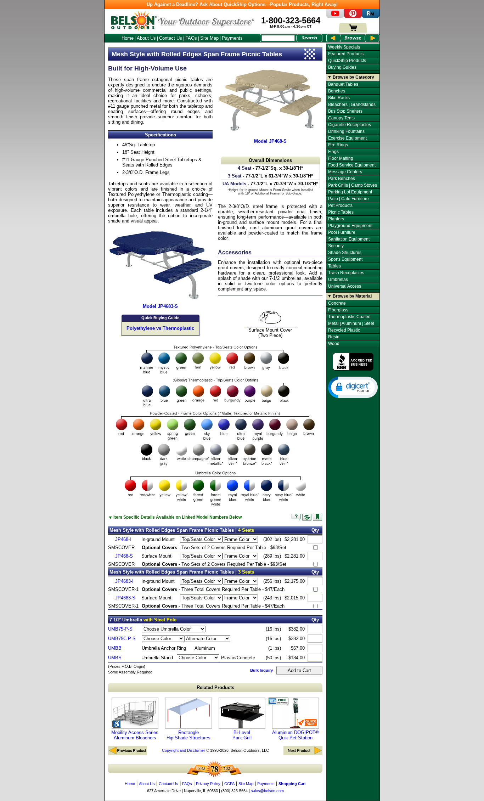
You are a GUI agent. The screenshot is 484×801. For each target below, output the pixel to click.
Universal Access (344, 286)
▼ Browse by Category (350, 77)
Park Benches (341, 178)
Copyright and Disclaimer (183, 750)
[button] (353, 387)
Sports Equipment (345, 259)
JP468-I (123, 539)
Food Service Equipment (352, 165)
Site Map (209, 38)
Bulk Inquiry (261, 670)
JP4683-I (124, 581)
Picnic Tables (341, 212)
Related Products (215, 687)
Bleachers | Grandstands (352, 104)
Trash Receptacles (346, 272)
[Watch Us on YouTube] (335, 16)
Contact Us (170, 38)
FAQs (191, 38)
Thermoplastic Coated (349, 316)
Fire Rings (338, 144)
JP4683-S (125, 597)
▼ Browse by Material (349, 296)
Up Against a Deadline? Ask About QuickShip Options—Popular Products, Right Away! (242, 4)
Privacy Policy (208, 784)
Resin (333, 336)
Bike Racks (339, 97)
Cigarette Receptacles (349, 124)
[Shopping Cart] (353, 31)
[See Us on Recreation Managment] (370, 16)
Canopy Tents (341, 117)
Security (336, 245)
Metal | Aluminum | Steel (351, 323)
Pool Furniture (341, 232)
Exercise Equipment (347, 138)
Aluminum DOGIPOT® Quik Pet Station (295, 735)
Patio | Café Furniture (348, 198)
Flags (333, 151)
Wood (333, 343)
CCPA (229, 784)
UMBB (115, 648)
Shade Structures (344, 252)
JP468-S (124, 556)
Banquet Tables (343, 84)
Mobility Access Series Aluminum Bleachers (134, 735)
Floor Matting (340, 158)
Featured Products (346, 53)
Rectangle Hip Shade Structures (188, 735)
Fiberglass (338, 310)
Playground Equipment (350, 225)
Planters (336, 218)
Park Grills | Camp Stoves (352, 185)
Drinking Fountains (346, 131)
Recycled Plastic (344, 330)
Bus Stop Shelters (345, 111)
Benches (336, 91)
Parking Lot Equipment (350, 192)
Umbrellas (338, 279)
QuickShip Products (347, 60)
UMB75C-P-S (122, 638)
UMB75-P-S (120, 629)
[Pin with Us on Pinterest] (353, 16)
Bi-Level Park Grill (242, 735)
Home (128, 38)
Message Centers (345, 171)
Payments (232, 38)
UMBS (115, 657)
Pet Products (340, 205)
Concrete (337, 303)
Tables (334, 266)
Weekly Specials (344, 47)
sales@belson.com (267, 791)
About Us (146, 38)
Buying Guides (342, 67)
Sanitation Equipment (349, 239)
